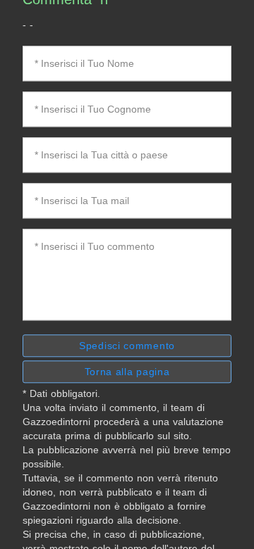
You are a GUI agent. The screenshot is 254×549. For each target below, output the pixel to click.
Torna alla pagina (127, 371)
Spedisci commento (127, 345)
